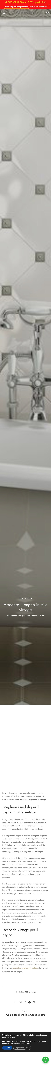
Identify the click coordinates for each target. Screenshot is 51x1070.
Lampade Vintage (17, 615)
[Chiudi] (49, 4)
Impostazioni (20, 1048)
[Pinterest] (29, 1002)
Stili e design (25, 598)
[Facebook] (25, 1002)
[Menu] (3, 13)
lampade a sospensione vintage (25, 968)
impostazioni (26, 1043)
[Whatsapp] (34, 1002)
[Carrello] (47, 12)
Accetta (7, 1048)
